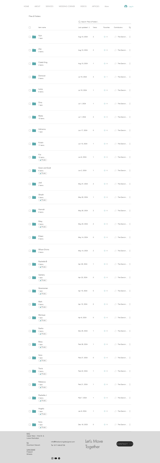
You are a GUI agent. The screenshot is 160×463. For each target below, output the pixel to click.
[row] (80, 27)
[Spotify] (59, 458)
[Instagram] (52, 458)
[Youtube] (55, 458)
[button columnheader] (130, 27)
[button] (49, 6)
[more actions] (130, 36)
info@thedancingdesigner (61, 442)
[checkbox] (30, 27)
